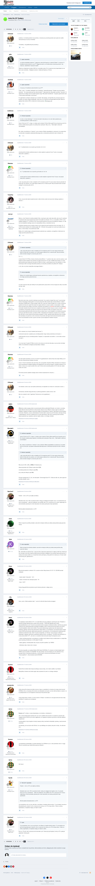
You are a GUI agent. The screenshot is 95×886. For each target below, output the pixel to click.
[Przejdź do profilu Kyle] (11, 544)
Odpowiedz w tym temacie (58, 24)
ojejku (10, 404)
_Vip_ (10, 597)
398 (11, 697)
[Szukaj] (90, 7)
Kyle (10, 539)
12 (24, 29)
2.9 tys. (11, 416)
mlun (10, 518)
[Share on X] (7, 866)
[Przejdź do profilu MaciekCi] (11, 433)
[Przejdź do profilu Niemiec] (11, 168)
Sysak (10, 778)
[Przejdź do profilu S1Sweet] (11, 38)
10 (19, 29)
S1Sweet (10, 33)
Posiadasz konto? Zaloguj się (74, 2)
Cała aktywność (22, 7)
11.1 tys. (11, 175)
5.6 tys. (11, 609)
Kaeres (10, 664)
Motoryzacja (28, 20)
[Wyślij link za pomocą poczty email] (11, 866)
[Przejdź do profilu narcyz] (11, 219)
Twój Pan (10, 195)
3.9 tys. (11, 226)
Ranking (30, 7)
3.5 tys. (11, 440)
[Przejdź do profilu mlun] (11, 523)
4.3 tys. (11, 789)
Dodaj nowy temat (43, 24)
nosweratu (10, 685)
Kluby (10, 11)
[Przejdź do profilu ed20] (83, 34)
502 (11, 45)
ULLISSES (87, 28)
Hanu (10, 566)
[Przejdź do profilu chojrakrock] (72, 29)
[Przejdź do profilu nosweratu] (11, 690)
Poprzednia (9, 29)
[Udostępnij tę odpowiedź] (66, 33)
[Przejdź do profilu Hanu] (11, 571)
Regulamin (16, 11)
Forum (5, 11)
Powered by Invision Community (47, 883)
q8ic (10, 54)
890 (11, 503)
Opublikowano (24, 33)
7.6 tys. (11, 207)
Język (36, 881)
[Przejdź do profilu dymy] (11, 714)
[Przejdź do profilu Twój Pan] (11, 200)
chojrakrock (76, 28)
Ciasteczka (58, 881)
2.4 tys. (11, 66)
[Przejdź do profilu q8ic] (11, 59)
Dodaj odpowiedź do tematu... (19, 855)
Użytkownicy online (33, 11)
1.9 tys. (11, 91)
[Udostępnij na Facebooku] (9, 866)
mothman (10, 111)
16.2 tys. (11, 676)
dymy (10, 709)
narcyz (10, 214)
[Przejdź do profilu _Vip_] (11, 602)
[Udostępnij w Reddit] (4, 866)
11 (22, 29)
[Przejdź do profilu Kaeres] (11, 669)
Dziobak (10, 79)
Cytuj (23, 47)
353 (11, 123)
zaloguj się (49, 848)
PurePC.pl (7, 7)
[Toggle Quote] (20, 59)
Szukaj (35, 7)
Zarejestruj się (87, 2)
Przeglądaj (13, 7)
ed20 (86, 32)
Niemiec (10, 163)
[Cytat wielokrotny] (20, 47)
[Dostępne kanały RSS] (90, 873)
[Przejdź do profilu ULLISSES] (83, 29)
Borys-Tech (14, 20)
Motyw (41, 881)
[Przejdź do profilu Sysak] (11, 783)
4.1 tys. (11, 578)
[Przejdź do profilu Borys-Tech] (5, 19)
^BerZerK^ (10, 491)
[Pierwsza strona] (4, 29)
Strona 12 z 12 (30, 29)
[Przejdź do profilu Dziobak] (11, 84)
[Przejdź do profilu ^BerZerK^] (11, 496)
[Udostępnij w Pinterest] (13, 866)
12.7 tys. (11, 551)
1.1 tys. (11, 530)
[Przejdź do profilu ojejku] (11, 409)
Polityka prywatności (49, 881)
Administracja (24, 11)
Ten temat (84, 7)
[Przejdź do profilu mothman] (11, 116)
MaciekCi (10, 428)
